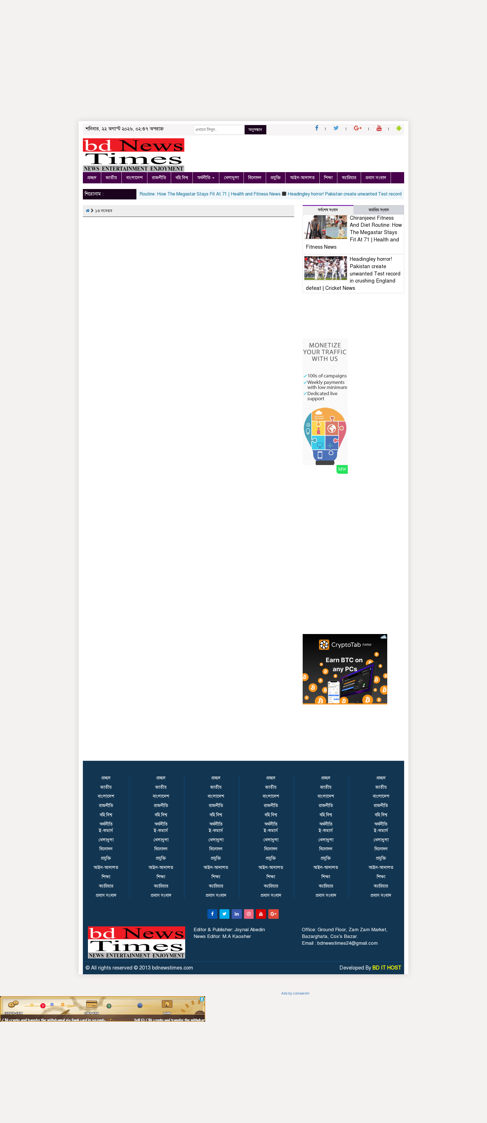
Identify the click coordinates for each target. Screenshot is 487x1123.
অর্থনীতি (204, 178)
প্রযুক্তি (276, 178)
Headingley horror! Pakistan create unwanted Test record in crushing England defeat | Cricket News (370, 194)
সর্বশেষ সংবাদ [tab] (328, 210)
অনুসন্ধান (255, 129)
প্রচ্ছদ (91, 178)
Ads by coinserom (295, 993)
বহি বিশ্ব (182, 178)
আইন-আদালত (302, 178)
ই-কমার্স (106, 830)
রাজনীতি (159, 178)
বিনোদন (254, 178)
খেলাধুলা (231, 178)
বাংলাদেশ (134, 178)
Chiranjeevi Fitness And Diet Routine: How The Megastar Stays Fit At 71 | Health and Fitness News (166, 194)
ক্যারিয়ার (349, 178)
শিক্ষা (328, 178)
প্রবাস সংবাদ (376, 178)
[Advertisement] (243, 81)
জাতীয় (111, 178)
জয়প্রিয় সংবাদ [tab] (379, 210)
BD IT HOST (387, 968)
